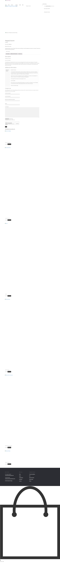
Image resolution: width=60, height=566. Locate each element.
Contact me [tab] (20, 53)
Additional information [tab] (14, 53)
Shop (20, 474)
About (20, 475)
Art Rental (20, 479)
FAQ (29, 475)
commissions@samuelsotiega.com (10, 478)
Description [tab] (8, 53)
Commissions (21, 477)
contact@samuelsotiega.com (9, 475)
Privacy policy (31, 479)
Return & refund (31, 477)
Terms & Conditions (32, 474)
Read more (9, 144)
